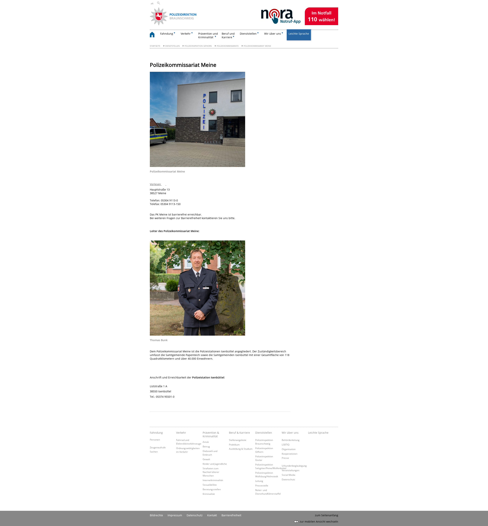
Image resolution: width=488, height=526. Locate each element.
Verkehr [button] (186, 33)
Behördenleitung (290, 439)
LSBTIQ (285, 444)
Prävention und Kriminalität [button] (208, 35)
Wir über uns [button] (272, 33)
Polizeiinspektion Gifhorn (198, 46)
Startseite (155, 46)
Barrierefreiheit (231, 515)
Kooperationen (289, 453)
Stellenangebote (237, 439)
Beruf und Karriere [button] (228, 35)
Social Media (288, 474)
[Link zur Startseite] (244, 24)
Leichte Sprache (299, 33)
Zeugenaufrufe (158, 447)
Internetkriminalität (213, 480)
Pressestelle (261, 485)
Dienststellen (172, 46)
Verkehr (181, 432)
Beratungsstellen (212, 489)
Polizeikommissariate (228, 46)
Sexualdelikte (210, 484)
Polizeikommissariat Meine (257, 46)
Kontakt (212, 515)
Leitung (259, 480)
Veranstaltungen (290, 470)
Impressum (175, 515)
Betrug (206, 446)
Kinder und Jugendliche (215, 463)
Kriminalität (209, 493)
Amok (206, 441)
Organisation (288, 449)
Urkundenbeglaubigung (294, 465)
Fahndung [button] (166, 33)
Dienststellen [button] (248, 33)
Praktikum (234, 444)
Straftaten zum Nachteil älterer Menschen (211, 472)
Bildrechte (156, 515)
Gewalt (206, 459)
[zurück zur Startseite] (154, 35)
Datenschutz (288, 479)
